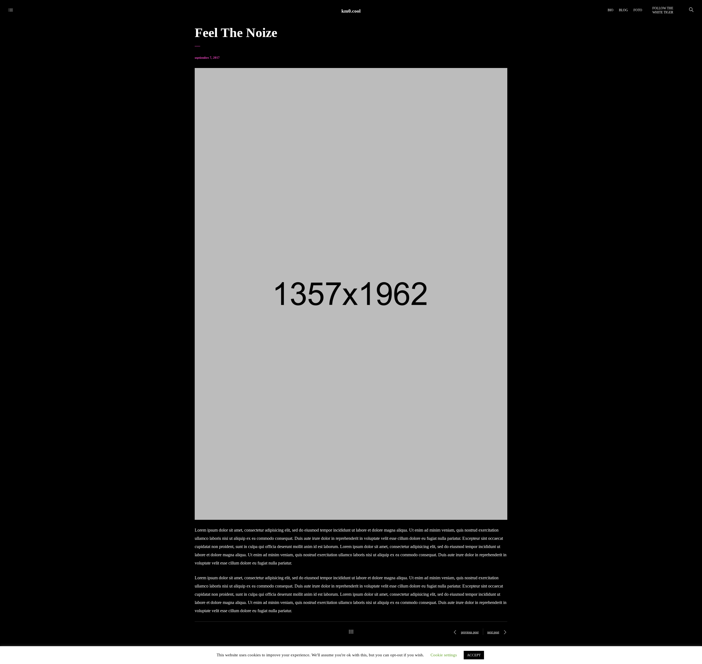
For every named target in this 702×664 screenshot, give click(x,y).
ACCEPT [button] (474, 655)
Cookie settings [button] (444, 655)
